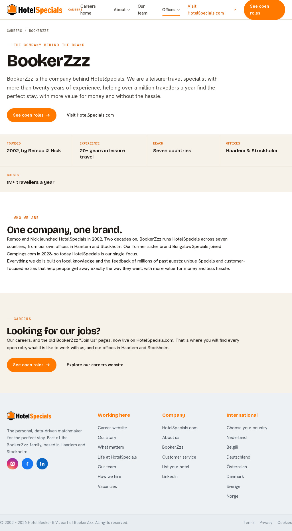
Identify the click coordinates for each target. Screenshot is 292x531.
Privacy (266, 522)
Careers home (88, 9)
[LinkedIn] (42, 463)
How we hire (109, 476)
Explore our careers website (95, 365)
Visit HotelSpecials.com (206, 9)
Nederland (237, 437)
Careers (14, 31)
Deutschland (238, 457)
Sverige (233, 486)
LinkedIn (170, 476)
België (232, 447)
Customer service (179, 457)
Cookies (284, 522)
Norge (232, 496)
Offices (168, 10)
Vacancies (107, 486)
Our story (107, 437)
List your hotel (175, 467)
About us (170, 437)
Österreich (237, 467)
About (119, 10)
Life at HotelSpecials (117, 457)
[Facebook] (27, 463)
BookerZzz (173, 447)
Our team (142, 9)
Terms (249, 522)
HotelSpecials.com (180, 428)
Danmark (235, 476)
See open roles (28, 115)
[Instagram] (12, 463)
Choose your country (247, 428)
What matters (111, 447)
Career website (112, 428)
